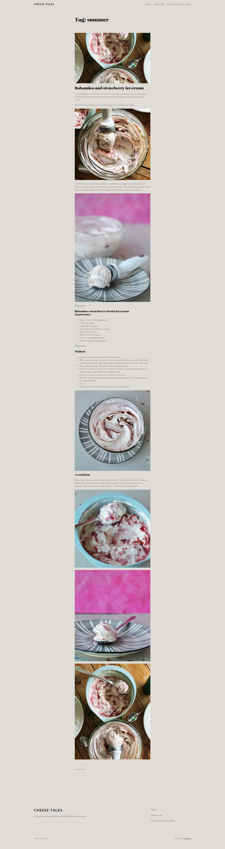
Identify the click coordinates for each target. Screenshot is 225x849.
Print (83, 305)
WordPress (187, 838)
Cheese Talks (44, 4)
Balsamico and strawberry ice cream (109, 88)
